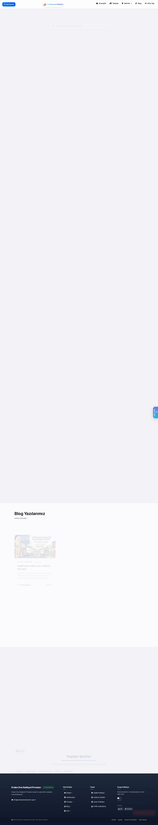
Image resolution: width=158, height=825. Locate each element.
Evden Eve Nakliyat (131, 820)
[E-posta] (119, 799)
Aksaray (69, 762)
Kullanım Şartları (99, 797)
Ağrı (59, 762)
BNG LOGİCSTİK (57, 367)
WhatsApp (24, 113)
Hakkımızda (70, 797)
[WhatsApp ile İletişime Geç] (23, 711)
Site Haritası (143, 820)
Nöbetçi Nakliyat (90, 367)
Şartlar (120, 820)
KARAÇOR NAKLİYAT (26, 220)
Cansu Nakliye (89, 220)
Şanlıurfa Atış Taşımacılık (127, 293)
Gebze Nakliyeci (123, 147)
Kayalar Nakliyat (90, 76)
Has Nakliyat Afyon (58, 440)
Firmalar (69, 802)
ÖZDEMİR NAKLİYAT (26, 367)
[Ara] (28, 711)
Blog (68, 806)
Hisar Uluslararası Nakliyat (95, 147)
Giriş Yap (150, 3)
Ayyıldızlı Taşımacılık (59, 293)
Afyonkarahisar (46, 762)
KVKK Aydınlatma (99, 806)
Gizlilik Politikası (98, 793)
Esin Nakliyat (22, 147)
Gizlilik (114, 820)
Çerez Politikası (98, 802)
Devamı (21, 98)
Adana (20, 762)
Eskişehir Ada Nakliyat (126, 440)
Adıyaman (32, 762)
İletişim (69, 793)
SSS (68, 811)
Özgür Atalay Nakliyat (92, 440)
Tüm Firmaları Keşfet (80, 493)
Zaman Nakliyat (123, 220)
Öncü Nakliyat (23, 293)
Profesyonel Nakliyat (125, 367)
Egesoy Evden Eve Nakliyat (128, 76)
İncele (49, 575)
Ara (37, 113)
